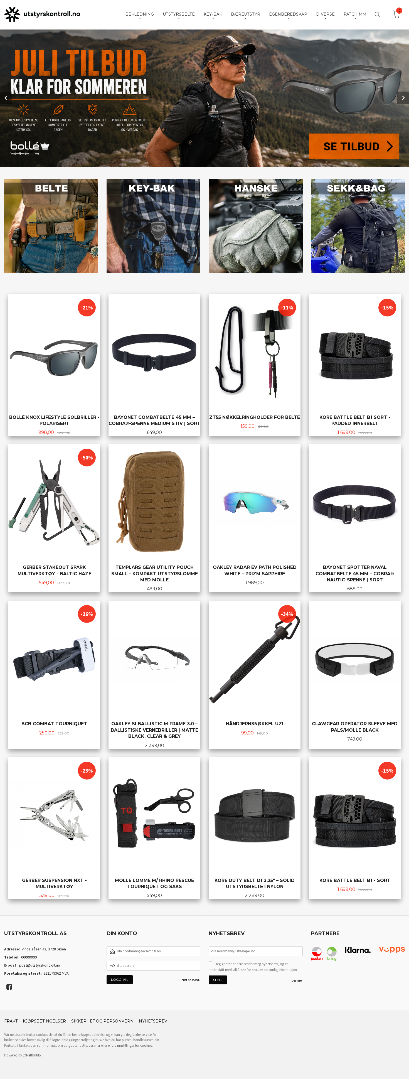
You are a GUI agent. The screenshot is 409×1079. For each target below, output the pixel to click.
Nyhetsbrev (153, 1021)
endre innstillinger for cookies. (130, 1045)
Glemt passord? (189, 980)
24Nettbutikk (32, 1055)
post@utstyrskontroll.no (39, 965)
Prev (6, 98)
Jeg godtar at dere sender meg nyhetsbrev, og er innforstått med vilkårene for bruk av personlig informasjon (253, 967)
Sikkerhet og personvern (102, 1021)
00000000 (29, 957)
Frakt (11, 1021)
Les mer (297, 980)
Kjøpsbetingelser (44, 1021)
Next (403, 98)
